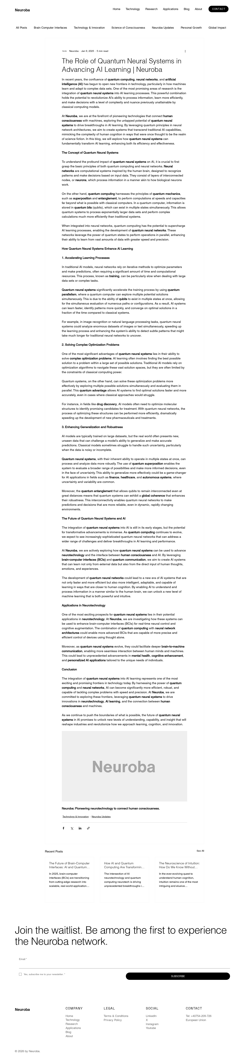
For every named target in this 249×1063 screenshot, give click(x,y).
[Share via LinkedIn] (80, 828)
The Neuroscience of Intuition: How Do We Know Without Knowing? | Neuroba (179, 865)
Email (23, 959)
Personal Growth (191, 27)
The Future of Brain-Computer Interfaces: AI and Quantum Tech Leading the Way (69, 865)
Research (72, 1024)
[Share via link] (88, 828)
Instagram (152, 1024)
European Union (196, 1020)
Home (69, 1016)
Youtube (151, 1028)
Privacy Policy (113, 1020)
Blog (68, 1032)
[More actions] (185, 51)
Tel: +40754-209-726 (198, 1016)
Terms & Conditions (116, 1016)
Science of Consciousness (128, 27)
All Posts (21, 27)
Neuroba (22, 10)
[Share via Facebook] (63, 828)
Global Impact (217, 27)
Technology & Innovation (89, 27)
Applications (73, 1028)
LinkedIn (151, 1016)
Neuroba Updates (163, 27)
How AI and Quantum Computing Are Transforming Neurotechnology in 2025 (123, 865)
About (69, 1036)
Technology (73, 1020)
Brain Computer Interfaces (50, 27)
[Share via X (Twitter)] (71, 828)
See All (200, 850)
